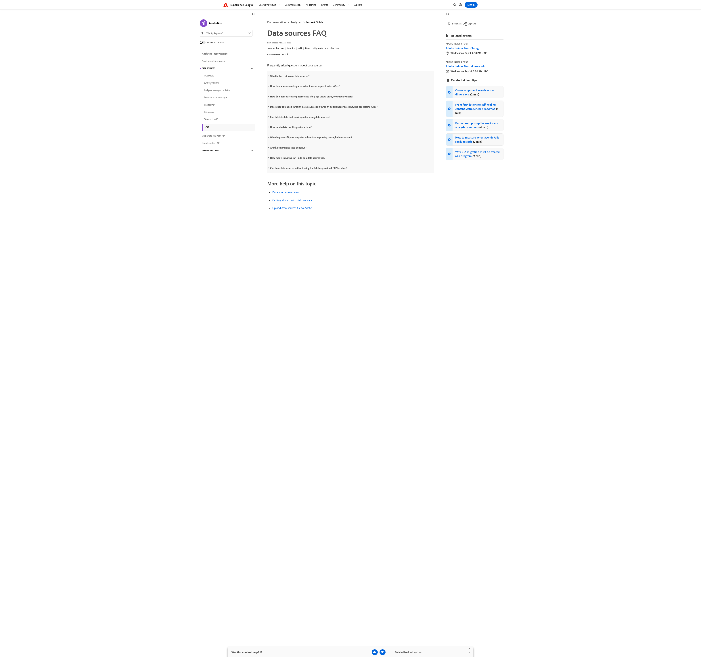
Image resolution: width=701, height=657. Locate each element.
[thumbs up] (375, 652)
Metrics (291, 48)
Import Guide (314, 22)
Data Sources (208, 68)
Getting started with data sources (292, 200)
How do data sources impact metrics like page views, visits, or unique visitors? (311, 96)
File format (209, 104)
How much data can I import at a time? (291, 127)
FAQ (206, 126)
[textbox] (226, 33)
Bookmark (456, 23)
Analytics (296, 22)
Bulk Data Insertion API (213, 135)
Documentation (276, 22)
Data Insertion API (211, 143)
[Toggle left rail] (253, 14)
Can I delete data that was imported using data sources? (300, 117)
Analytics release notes (213, 61)
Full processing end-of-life (217, 90)
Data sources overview (285, 192)
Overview (209, 75)
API (300, 48)
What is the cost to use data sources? (289, 76)
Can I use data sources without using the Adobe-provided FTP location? (308, 168)
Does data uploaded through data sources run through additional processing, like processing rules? (324, 106)
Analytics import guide (214, 53)
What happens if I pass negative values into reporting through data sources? (311, 137)
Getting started (211, 82)
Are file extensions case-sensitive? (288, 147)
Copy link (472, 23)
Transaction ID (211, 119)
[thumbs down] (383, 652)
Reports (280, 48)
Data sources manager (215, 97)
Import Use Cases (210, 150)
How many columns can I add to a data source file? (297, 158)
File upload (209, 112)
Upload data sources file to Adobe (292, 208)
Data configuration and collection (322, 48)
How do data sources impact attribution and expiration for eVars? (305, 86)
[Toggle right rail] (448, 14)
